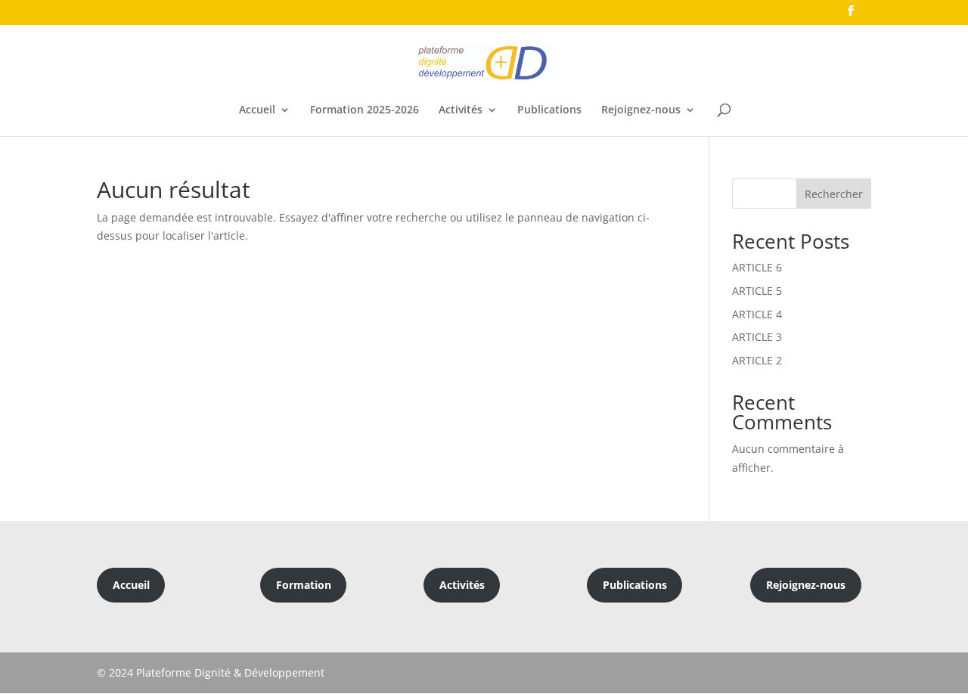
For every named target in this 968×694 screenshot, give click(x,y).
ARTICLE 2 (757, 360)
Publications (549, 110)
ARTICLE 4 (757, 314)
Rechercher (834, 194)
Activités (460, 110)
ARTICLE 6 (757, 267)
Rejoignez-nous (641, 110)
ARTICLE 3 (757, 337)
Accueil (257, 110)
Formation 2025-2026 (364, 110)
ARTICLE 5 (757, 290)
